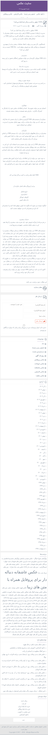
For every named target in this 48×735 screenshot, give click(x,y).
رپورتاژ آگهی (40, 26)
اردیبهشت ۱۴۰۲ (40, 426)
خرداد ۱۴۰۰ (41, 472)
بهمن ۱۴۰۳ (41, 389)
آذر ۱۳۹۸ (42, 529)
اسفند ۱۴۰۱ (41, 432)
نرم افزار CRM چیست (27, 269)
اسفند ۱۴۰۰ (41, 449)
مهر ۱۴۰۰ (42, 459)
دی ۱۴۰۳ (42, 393)
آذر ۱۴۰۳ (42, 396)
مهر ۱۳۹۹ (42, 495)
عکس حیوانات (39, 364)
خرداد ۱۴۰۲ (41, 423)
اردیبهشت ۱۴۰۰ (40, 476)
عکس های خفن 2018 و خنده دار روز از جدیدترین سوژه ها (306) (27, 600)
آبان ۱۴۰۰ (42, 456)
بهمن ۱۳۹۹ (41, 482)
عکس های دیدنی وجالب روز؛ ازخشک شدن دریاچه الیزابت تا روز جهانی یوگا (24, 656)
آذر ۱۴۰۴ (42, 386)
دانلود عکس (40, 14)
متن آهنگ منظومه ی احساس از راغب (33, 651)
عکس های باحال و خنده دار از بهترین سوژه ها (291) (19, 598)
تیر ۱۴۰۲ (42, 419)
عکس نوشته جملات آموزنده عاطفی (13, 592)
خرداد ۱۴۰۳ (41, 406)
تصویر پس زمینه (29, 14)
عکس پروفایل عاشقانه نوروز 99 (30, 620)
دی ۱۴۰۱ (42, 439)
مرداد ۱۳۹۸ (41, 542)
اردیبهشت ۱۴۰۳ (40, 409)
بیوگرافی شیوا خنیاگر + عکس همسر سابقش (33, 558)
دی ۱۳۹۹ (42, 485)
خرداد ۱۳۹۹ (41, 509)
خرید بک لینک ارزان (24, 706)
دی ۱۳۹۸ (42, 525)
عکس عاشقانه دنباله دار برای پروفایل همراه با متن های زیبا (26, 579)
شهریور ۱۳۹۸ (41, 539)
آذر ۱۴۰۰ (42, 452)
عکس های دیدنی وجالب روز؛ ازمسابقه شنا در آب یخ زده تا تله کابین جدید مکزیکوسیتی (24, 674)
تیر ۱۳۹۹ (42, 505)
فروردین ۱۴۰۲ (40, 429)
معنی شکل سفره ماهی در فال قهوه (34, 644)
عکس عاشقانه (39, 368)
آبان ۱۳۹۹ (42, 492)
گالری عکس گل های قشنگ (20, 634)
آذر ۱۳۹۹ (42, 489)
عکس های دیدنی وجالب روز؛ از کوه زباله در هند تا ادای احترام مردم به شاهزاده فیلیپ (24, 662)
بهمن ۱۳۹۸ (41, 522)
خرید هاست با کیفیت (24, 712)
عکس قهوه (23, 588)
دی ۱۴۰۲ (42, 416)
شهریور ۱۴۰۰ (41, 462)
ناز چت (24, 703)
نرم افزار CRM (9, 36)
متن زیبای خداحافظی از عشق (17, 623)
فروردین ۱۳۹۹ (40, 515)
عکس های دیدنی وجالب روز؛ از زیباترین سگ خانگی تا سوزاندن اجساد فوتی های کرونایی (24, 668)
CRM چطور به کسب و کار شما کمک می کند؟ (28, 22)
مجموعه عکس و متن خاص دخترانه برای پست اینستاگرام (22, 631)
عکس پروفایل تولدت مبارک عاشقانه (21, 615)
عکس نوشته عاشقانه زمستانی (37, 595)
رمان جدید (24, 701)
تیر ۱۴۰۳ (42, 403)
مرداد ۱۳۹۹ (41, 502)
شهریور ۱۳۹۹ (41, 499)
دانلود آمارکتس (24, 714)
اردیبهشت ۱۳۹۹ (40, 512)
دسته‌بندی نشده (38, 352)
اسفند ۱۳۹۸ (41, 519)
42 (43, 344)
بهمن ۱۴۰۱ (41, 436)
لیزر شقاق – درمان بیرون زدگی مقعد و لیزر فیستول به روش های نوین (24, 691)
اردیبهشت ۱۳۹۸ (40, 548)
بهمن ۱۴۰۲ (41, 413)
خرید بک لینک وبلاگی (24, 709)
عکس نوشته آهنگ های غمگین (34, 592)
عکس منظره (40, 376)
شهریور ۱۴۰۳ (41, 399)
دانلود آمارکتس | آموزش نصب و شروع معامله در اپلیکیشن (27, 648)
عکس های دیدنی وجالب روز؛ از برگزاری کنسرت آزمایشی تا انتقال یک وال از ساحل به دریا (24, 680)
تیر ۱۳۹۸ (42, 545)
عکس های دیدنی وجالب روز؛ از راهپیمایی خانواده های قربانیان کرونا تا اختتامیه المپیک (24, 686)
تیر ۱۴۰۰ (42, 469)
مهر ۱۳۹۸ (42, 535)
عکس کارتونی (18, 14)
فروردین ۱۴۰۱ (40, 446)
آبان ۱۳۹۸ (42, 532)
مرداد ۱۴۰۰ (41, 466)
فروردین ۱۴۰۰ (40, 479)
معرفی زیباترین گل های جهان (38, 634)
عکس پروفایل (7, 14)
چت (23, 720)
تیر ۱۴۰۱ (42, 442)
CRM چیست (10, 47)
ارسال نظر (39, 321)
